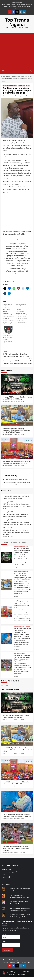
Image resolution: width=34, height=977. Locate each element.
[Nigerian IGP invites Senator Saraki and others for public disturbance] (8, 329)
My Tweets (4, 685)
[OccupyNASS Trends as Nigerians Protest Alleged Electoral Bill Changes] (17, 384)
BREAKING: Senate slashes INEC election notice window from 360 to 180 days (15, 515)
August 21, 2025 (18, 852)
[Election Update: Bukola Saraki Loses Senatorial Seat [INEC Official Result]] (9, 314)
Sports (13, 4)
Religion (23, 626)
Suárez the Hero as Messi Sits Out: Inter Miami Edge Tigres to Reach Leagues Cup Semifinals (16, 532)
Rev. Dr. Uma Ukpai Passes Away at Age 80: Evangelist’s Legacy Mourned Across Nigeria (17, 523)
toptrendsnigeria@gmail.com (11, 872)
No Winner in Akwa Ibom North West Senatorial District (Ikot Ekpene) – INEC (16, 354)
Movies (24, 6)
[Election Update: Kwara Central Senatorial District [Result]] (23, 313)
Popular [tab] (14, 542)
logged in (13, 479)
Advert (6, 962)
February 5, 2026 (19, 434)
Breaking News (6, 85)
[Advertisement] (17, 51)
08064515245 (6, 869)
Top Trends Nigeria (17, 22)
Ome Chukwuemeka (9, 96)
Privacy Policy (26, 962)
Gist (19, 85)
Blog (16, 960)
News (3, 4)
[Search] (31, 70)
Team (18, 962)
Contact (12, 962)
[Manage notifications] (4, 973)
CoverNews (12, 974)
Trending (28, 626)
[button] (3, 71)
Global (23, 4)
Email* (4, 941)
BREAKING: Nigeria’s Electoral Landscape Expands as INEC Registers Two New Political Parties (16, 430)
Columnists (29, 4)
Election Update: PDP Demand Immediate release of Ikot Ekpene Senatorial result (17, 361)
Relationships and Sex (15, 6)
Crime (18, 4)
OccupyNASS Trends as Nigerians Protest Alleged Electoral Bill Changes (16, 497)
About (11, 960)
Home (5, 960)
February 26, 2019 (20, 96)
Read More (16, 567)
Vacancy (26, 960)
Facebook (6, 877)
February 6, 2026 (19, 401)
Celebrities (14, 85)
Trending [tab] (24, 542)
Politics (8, 4)
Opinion (5, 6)
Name (4, 934)
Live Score (17, 9)
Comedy (29, 6)
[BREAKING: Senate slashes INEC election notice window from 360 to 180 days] (17, 448)
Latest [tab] (5, 542)
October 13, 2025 (19, 818)
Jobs (20, 960)
